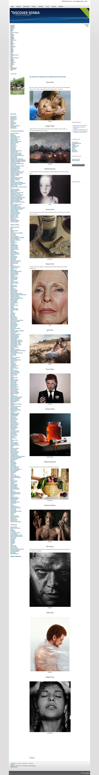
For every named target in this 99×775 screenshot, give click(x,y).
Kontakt (61, 6)
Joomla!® (87, 773)
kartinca (50, 541)
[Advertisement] (18, 104)
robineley (50, 672)
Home (12, 6)
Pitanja (34, 6)
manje (85, 1)
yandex (50, 364)
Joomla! (12, 765)
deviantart (50, 607)
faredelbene (50, 732)
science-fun (50, 259)
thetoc (49, 204)
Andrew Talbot (50, 457)
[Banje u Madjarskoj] (15, 556)
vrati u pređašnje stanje (78, 1)
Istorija (54, 6)
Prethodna (32, 757)
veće (70, 1)
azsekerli (50, 164)
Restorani (26, 6)
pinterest (50, 121)
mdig (50, 325)
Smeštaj (18, 6)
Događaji (40, 6)
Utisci (47, 6)
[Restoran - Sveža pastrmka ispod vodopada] (17, 94)
